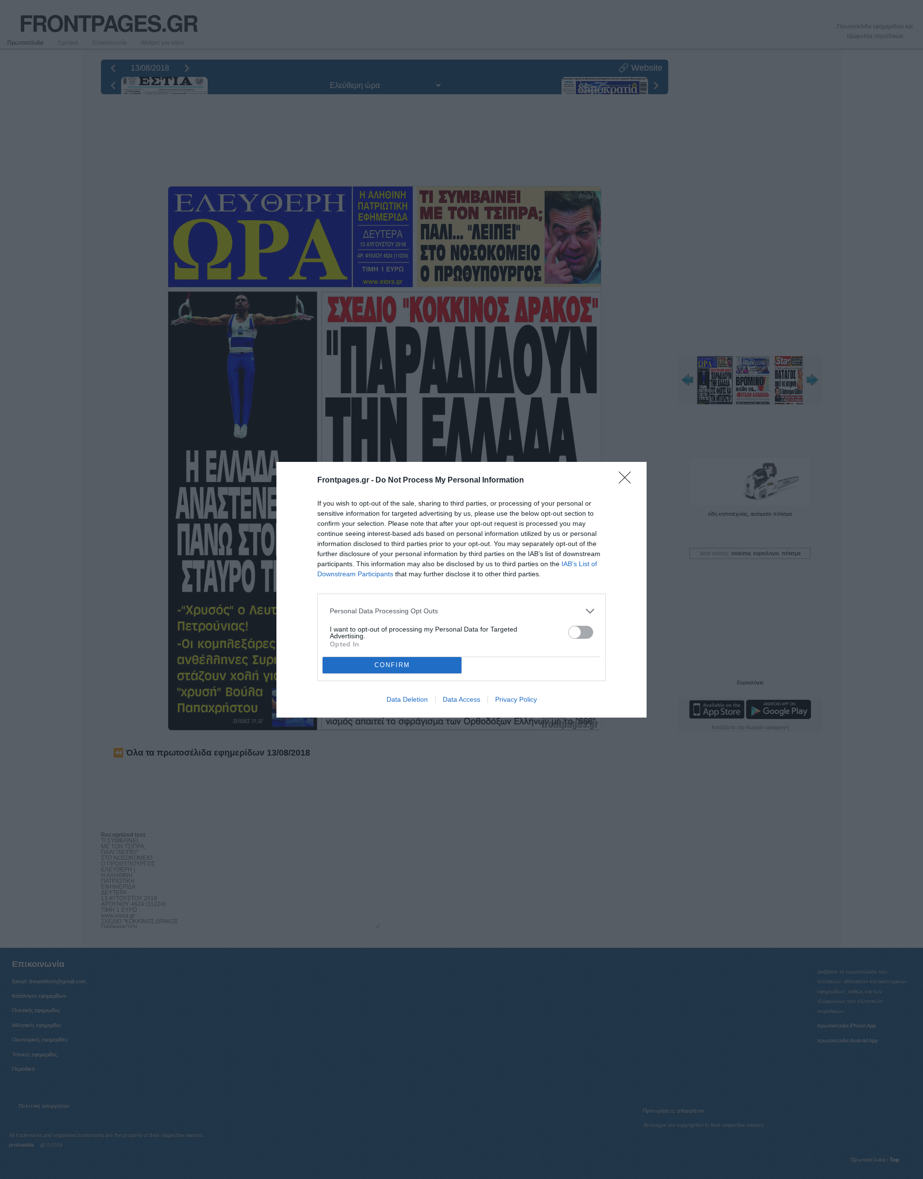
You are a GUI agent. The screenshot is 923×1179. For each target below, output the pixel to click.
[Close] (628, 481)
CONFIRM (392, 665)
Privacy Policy (516, 699)
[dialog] (461, 590)
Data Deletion (407, 699)
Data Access (461, 699)
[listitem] (461, 611)
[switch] (580, 632)
